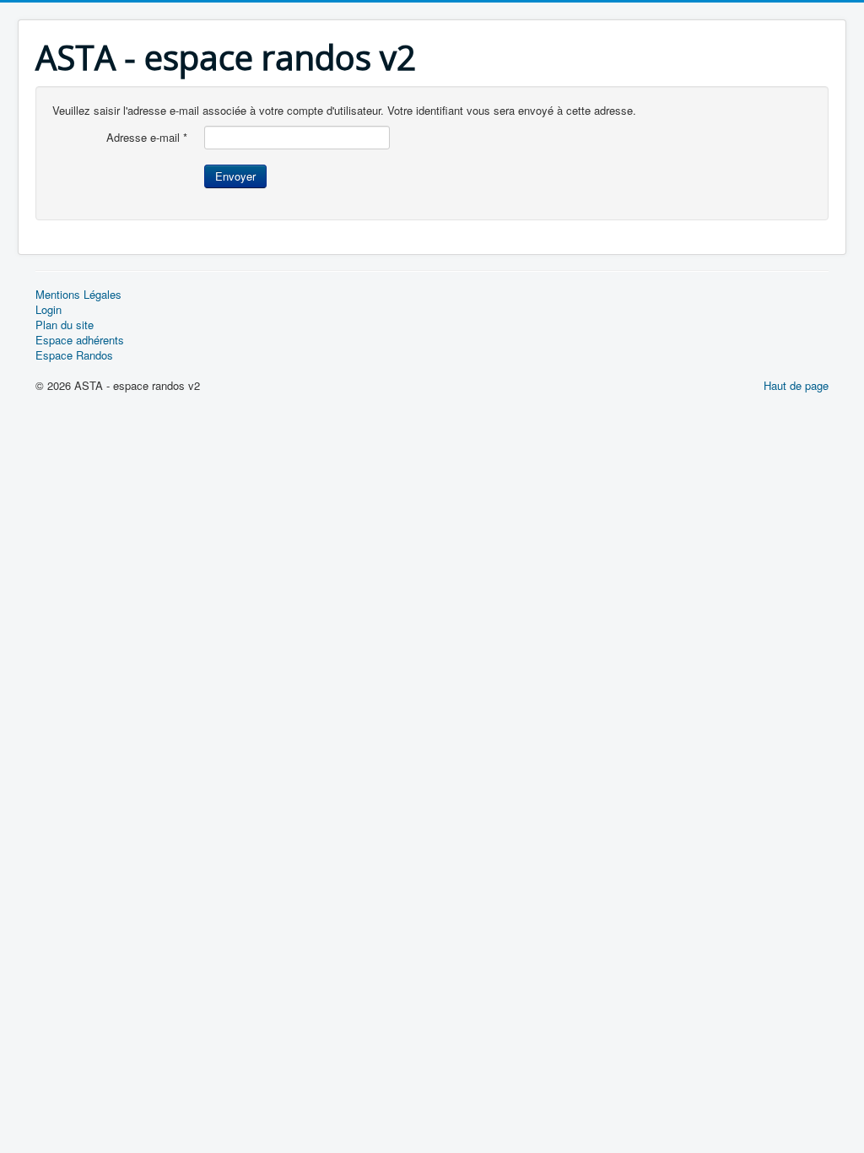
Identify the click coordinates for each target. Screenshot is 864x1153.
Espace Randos (74, 355)
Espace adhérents (79, 340)
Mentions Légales (78, 294)
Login (48, 309)
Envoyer (235, 176)
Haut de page (796, 385)
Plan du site (64, 325)
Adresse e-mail (146, 137)
